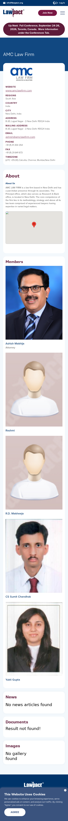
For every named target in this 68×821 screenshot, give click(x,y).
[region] (34, 804)
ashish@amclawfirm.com (20, 137)
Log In (62, 3)
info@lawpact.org (15, 3)
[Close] (65, 790)
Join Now (48, 12)
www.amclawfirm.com (19, 91)
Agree (15, 812)
